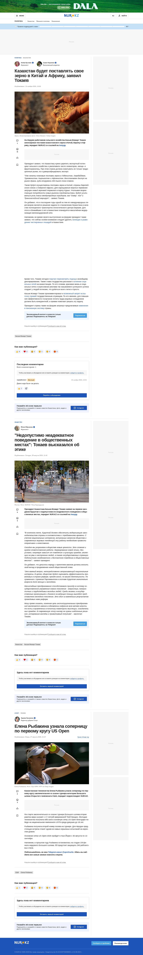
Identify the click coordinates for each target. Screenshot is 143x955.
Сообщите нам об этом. (57, 326)
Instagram (80, 408)
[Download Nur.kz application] (71, 6)
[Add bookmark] (17, 165)
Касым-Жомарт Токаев (23, 336)
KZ (113, 16)
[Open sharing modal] (17, 157)
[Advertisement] (71, 41)
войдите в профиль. (77, 373)
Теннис (23, 713)
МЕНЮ (21, 16)
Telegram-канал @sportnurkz (60, 852)
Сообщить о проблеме (101, 943)
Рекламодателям (121, 943)
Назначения (56, 21)
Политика (19, 21)
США (17, 872)
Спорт (17, 713)
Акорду (62, 145)
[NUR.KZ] (71, 15)
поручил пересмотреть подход (62, 279)
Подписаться (80, 315)
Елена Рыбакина (26, 872)
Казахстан (31, 21)
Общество (18, 422)
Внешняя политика (43, 21)
